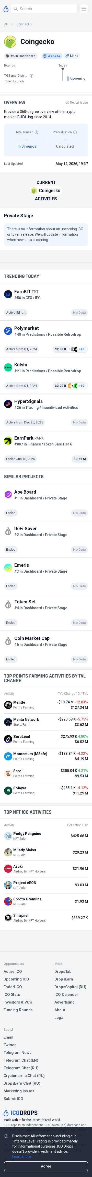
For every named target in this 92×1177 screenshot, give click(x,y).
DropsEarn (63, 979)
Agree (46, 1166)
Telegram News (17, 1052)
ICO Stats (12, 994)
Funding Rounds (18, 1010)
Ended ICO (13, 987)
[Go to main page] (6, 8)
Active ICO (13, 971)
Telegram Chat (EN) (21, 1060)
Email (8, 1037)
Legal (59, 1017)
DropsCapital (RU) (70, 987)
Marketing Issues (19, 1091)
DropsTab (63, 971)
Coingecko (23, 24)
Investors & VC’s (18, 1002)
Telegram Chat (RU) (21, 1068)
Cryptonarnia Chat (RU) (24, 1075)
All (6, 24)
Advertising (64, 1002)
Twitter (10, 1045)
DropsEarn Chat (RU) (22, 1083)
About (59, 1010)
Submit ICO (13, 1098)
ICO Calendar (66, 994)
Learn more (21, 1156)
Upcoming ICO (16, 979)
